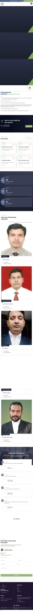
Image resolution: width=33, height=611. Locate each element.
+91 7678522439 (6, 306)
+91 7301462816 (6, 262)
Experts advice (4, 592)
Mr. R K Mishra (5, 348)
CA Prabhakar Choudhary (7, 304)
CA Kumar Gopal (5, 259)
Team (18, 588)
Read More (4, 165)
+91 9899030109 (6, 351)
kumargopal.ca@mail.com (8, 263)
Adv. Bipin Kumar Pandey (7, 437)
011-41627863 (19, 600)
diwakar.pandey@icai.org (7, 396)
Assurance (2, 597)
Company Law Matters (4, 600)
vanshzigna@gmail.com (7, 352)
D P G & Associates (9, 607)
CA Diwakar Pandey (6, 392)
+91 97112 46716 (6, 395)
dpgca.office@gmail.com (21, 601)
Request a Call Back (4, 557)
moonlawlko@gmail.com (7, 441)
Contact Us (19, 591)
